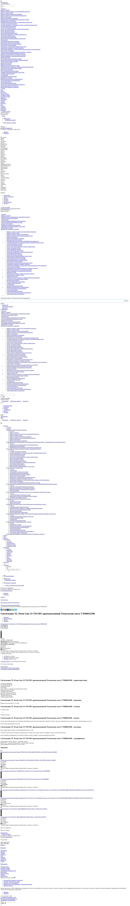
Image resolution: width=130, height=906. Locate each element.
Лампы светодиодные (15, 501)
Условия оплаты (5, 866)
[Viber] (10, 610)
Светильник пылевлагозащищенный (10, 669)
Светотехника (13, 470)
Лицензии (3, 858)
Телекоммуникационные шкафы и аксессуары (21, 516)
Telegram (6, 132)
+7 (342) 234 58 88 (5, 111)
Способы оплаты (5, 661)
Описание (6, 617)
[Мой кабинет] (1, 421)
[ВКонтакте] (1, 610)
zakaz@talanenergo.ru (7, 128)
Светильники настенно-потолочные (10, 668)
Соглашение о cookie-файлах (8, 900)
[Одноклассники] (4, 610)
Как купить (9, 542)
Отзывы (3, 853)
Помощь (3, 875)
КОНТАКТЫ (4, 833)
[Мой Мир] (6, 610)
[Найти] (2, 7)
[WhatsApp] (12, 610)
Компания (9, 550)
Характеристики (8, 618)
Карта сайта (4, 872)
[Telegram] (16, 610)
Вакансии (10, 196)
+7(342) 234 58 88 (5, 398)
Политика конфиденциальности (9, 898)
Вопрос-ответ (4, 876)
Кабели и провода (14, 432)
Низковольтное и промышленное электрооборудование (24, 444)
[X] (8, 610)
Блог (2, 856)
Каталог (9, 428)
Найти (2, 903)
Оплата (5, 620)
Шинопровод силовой (15, 524)
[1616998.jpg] (4, 625)
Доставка (6, 621)
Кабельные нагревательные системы (19, 507)
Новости (6, 196)
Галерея (3, 857)
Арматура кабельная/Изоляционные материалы (22, 486)
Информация (4, 864)
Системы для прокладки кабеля (18, 451)
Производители (5, 873)
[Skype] (14, 610)
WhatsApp (6, 133)
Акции (2, 303)
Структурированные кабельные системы (20, 495)
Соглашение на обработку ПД (8, 870)
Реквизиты (3, 860)
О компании (4, 850)
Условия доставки (5, 868)
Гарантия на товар (5, 869)
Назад (9, 427)
